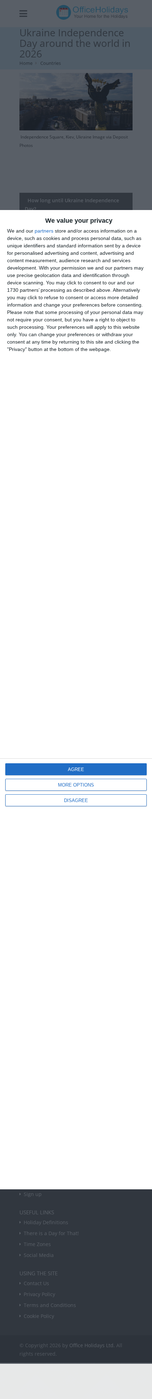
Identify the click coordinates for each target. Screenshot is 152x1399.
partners (44, 230)
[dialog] (76, 699)
